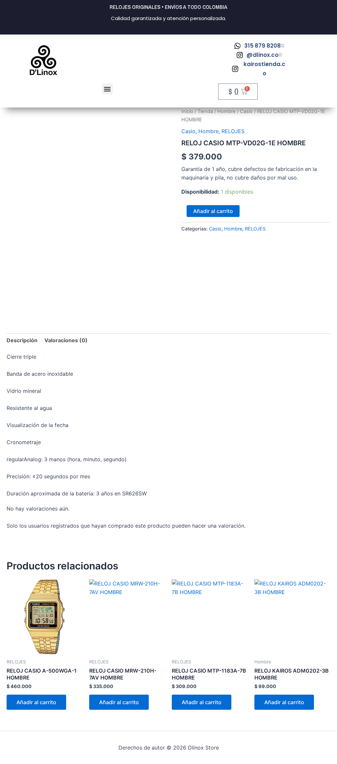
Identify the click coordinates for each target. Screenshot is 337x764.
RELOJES (233, 131)
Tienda (205, 111)
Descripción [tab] (22, 340)
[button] (107, 89)
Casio (246, 111)
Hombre (226, 111)
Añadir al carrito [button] (36, 702)
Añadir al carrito (213, 211)
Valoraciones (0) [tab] (66, 340)
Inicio (187, 111)
